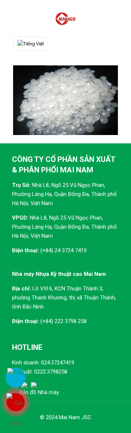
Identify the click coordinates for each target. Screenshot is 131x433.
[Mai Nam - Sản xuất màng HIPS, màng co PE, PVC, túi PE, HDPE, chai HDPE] (65, 18)
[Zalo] (15, 378)
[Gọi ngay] (15, 402)
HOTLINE (27, 347)
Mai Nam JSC (75, 417)
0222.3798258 (50, 371)
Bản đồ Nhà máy (39, 392)
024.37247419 (57, 362)
